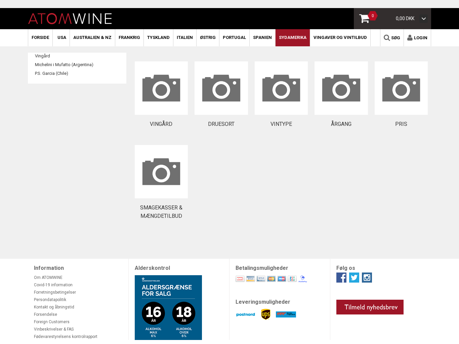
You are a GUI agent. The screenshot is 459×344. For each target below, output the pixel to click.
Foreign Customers (52, 322)
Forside (40, 37)
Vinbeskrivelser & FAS (54, 329)
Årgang (341, 124)
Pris (401, 124)
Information (49, 268)
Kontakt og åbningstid (54, 307)
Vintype (281, 124)
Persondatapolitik (50, 299)
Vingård (42, 55)
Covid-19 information (53, 285)
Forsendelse (45, 314)
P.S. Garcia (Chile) (51, 73)
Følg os (345, 268)
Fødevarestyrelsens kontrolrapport (65, 336)
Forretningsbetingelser (55, 292)
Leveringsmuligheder (263, 302)
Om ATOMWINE (48, 277)
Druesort (221, 124)
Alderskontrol (152, 268)
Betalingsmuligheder (262, 268)
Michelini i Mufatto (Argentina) (64, 64)
